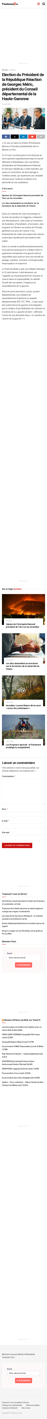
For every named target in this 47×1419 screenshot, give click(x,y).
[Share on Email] (32, 137)
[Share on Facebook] (6, 137)
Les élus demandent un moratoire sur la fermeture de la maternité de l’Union (22, 666)
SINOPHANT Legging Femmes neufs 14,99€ (20, 1069)
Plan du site (26, 1408)
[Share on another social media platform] (41, 137)
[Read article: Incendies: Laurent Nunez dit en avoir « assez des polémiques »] (23, 690)
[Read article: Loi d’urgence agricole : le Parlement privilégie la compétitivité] (23, 730)
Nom (5, 809)
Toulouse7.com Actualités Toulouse (15, 1402)
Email (9, 953)
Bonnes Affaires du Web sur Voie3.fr (22, 1020)
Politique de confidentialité (12, 1405)
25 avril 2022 (6, 104)
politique (13, 70)
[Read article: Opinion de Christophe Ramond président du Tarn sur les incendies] (23, 609)
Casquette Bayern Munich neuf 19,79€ (18, 1042)
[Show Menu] (38, 4)
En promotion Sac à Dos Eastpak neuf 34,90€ (21, 1078)
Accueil (4, 70)
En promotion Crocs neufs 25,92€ (16, 1073)
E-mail (5, 821)
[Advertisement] (23, 34)
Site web (5, 832)
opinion (9, 621)
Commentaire (9, 776)
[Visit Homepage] (10, 4)
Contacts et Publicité (9, 1408)
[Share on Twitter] (15, 137)
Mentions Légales (33, 1405)
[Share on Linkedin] (23, 137)
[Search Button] (43, 4)
